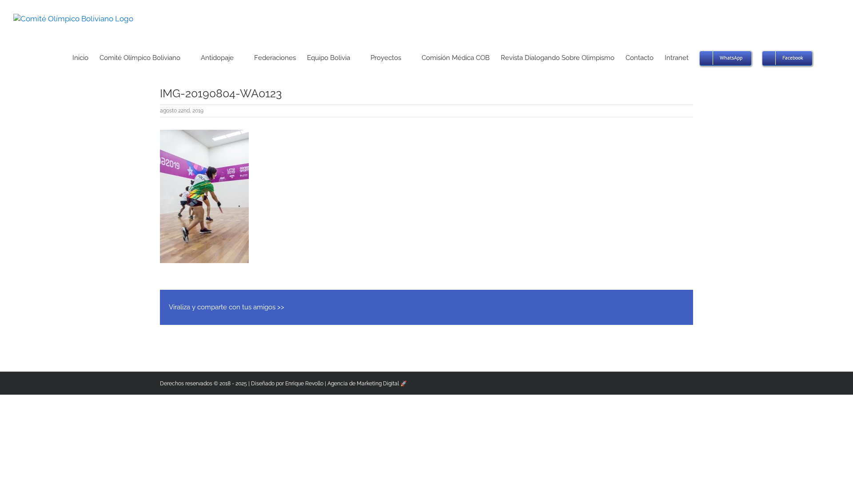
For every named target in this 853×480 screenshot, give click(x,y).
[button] (826, 57)
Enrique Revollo (304, 383)
